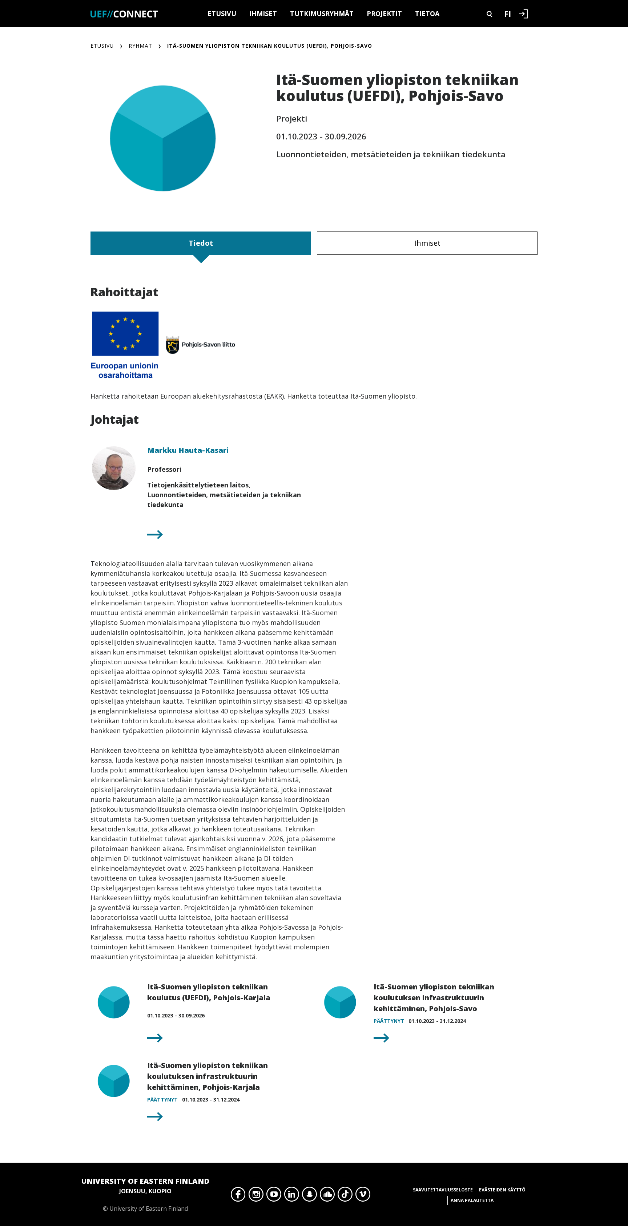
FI (507, 13)
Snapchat (309, 1196)
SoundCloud (327, 1196)
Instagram (256, 1196)
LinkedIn (291, 1196)
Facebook (238, 1196)
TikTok (345, 1196)
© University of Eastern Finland (145, 1194)
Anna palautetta (472, 1200)
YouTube (273, 1196)
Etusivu (222, 13)
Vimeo (362, 1196)
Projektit (384, 13)
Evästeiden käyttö (502, 1190)
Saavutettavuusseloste (443, 1190)
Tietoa (427, 13)
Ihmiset (263, 13)
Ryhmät (140, 45)
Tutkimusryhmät (322, 13)
